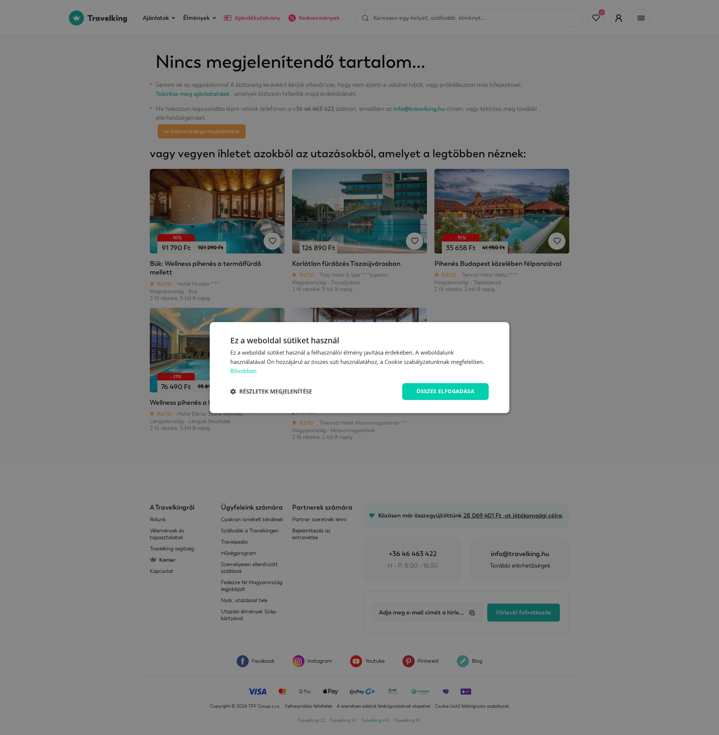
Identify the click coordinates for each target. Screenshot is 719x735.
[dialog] (359, 367)
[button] (271, 392)
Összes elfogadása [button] (445, 391)
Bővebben (243, 371)
